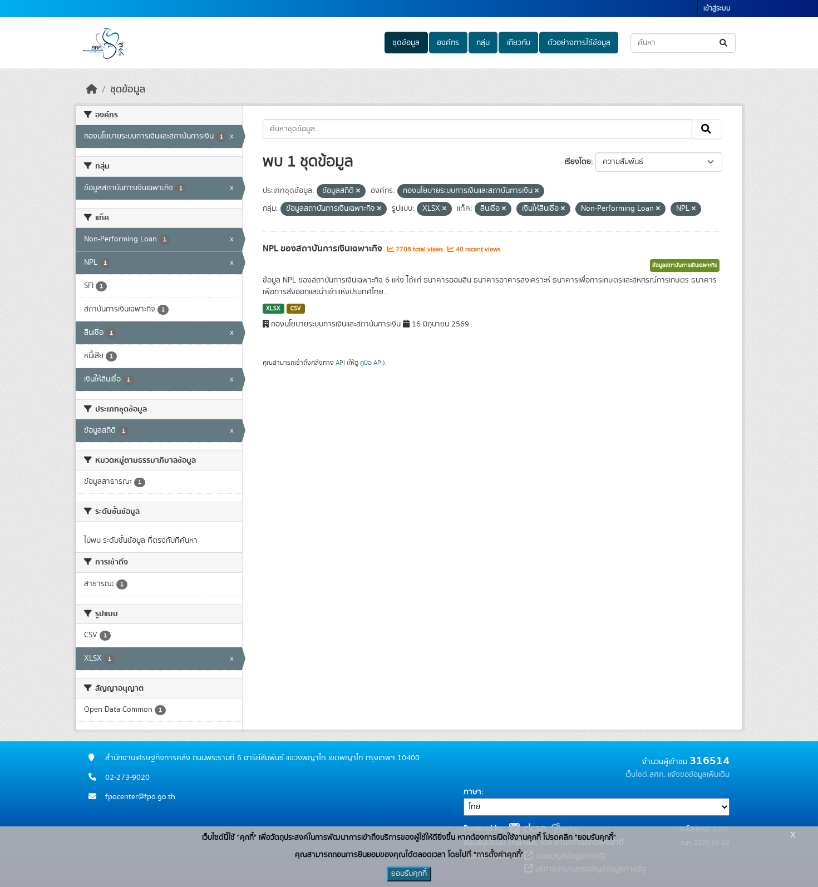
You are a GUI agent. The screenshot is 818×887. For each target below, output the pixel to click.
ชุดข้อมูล (406, 42)
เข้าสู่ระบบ (717, 8)
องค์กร (448, 42)
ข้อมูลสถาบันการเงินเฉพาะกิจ (684, 265)
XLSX (273, 308)
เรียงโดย (578, 161)
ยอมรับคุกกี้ (409, 873)
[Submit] (724, 43)
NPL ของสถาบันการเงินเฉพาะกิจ (324, 248)
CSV (295, 308)
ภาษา (472, 791)
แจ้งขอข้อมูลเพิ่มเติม (699, 774)
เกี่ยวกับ (518, 42)
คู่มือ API (371, 363)
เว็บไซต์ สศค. (645, 774)
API (340, 363)
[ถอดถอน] (358, 191)
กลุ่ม (483, 42)
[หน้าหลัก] (91, 89)
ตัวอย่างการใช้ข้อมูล (579, 42)
